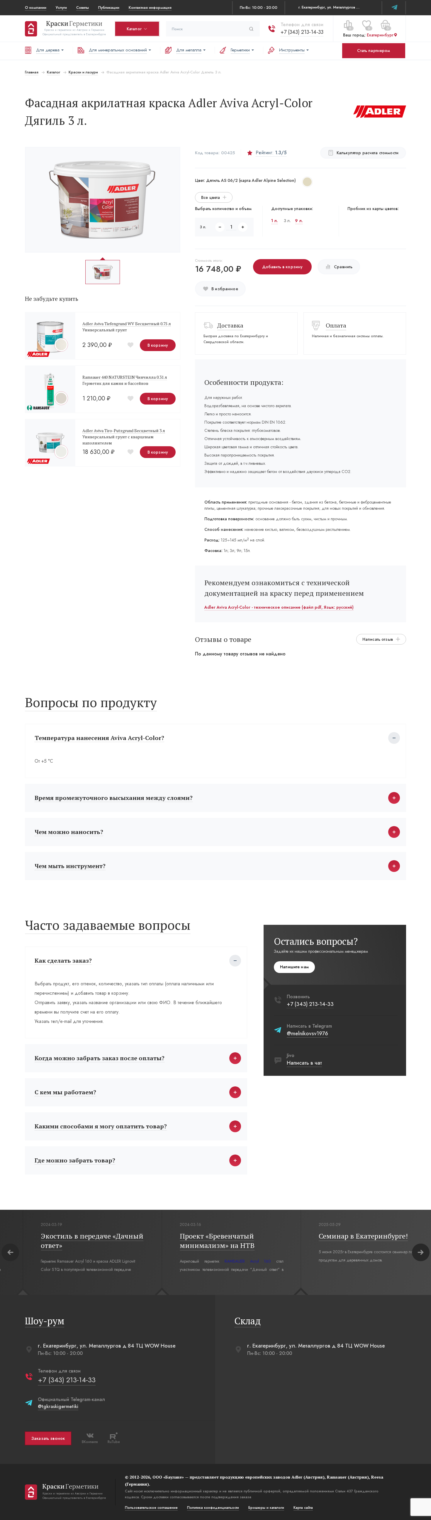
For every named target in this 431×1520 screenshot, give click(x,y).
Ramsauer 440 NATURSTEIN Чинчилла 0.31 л (124, 377)
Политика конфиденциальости (213, 1507)
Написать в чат (304, 1063)
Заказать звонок (48, 1438)
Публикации (108, 7)
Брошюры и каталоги (266, 1507)
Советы (82, 7)
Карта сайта (303, 1507)
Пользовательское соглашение (151, 1507)
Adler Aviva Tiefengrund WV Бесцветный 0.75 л (126, 323)
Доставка (230, 325)
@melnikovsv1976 (307, 1033)
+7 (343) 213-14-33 (302, 32)
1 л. (274, 221)
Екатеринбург (380, 35)
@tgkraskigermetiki (58, 1406)
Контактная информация (150, 7)
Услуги (61, 7)
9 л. (299, 221)
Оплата (336, 325)
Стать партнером (373, 50)
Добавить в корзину (282, 267)
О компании (35, 7)
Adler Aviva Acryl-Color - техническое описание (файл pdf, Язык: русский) (279, 607)
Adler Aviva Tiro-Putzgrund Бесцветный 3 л (123, 430)
